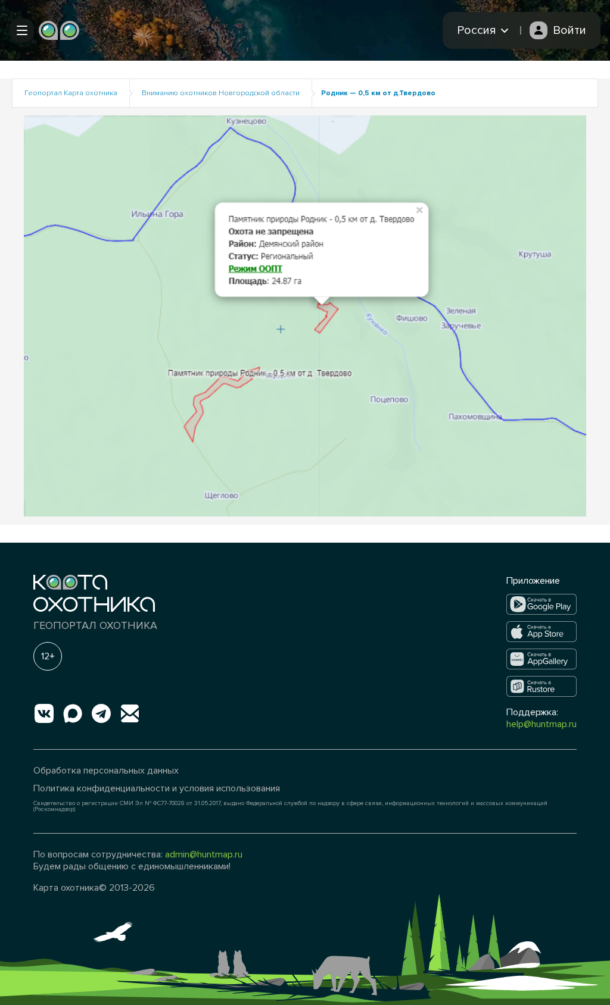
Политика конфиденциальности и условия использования (156, 788)
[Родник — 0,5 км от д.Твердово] (305, 316)
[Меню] (22, 30)
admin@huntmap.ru (203, 854)
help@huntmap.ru (541, 724)
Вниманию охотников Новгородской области (221, 93)
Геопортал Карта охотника (70, 93)
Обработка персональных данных (106, 771)
